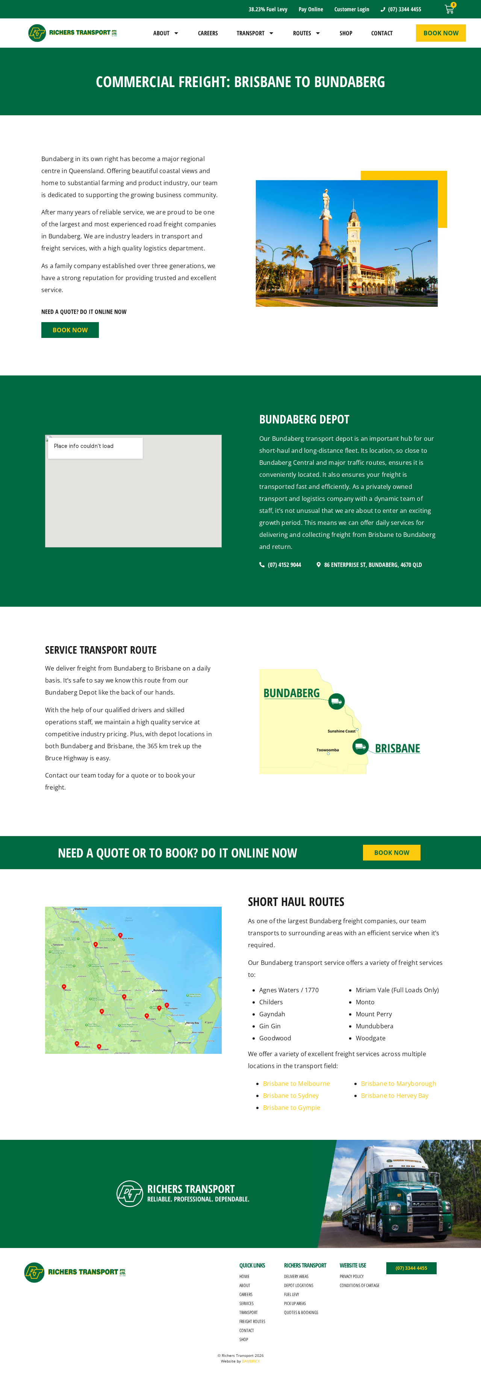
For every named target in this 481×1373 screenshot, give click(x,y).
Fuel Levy (291, 1294)
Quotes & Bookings (301, 1312)
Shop (346, 33)
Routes (302, 33)
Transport (251, 33)
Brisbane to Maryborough (398, 1083)
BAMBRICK (251, 1361)
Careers (208, 33)
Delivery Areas (296, 1276)
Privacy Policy (352, 1276)
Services (246, 1303)
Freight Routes (252, 1321)
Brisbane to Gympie (292, 1107)
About (161, 33)
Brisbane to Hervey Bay (394, 1095)
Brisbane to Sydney (291, 1095)
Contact (382, 33)
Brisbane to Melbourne (296, 1083)
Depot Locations (298, 1285)
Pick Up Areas (295, 1303)
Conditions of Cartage (360, 1285)
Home (244, 1276)
